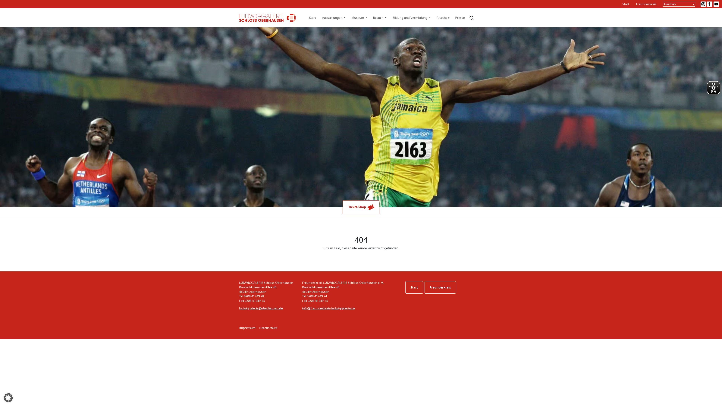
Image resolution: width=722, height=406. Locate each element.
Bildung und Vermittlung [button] (410, 18)
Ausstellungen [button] (332, 18)
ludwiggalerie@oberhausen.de (261, 308)
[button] (8, 397)
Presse (460, 18)
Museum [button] (358, 18)
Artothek (443, 18)
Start (625, 4)
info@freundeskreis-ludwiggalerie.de (328, 308)
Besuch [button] (378, 18)
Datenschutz (268, 328)
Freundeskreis (646, 4)
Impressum (247, 328)
